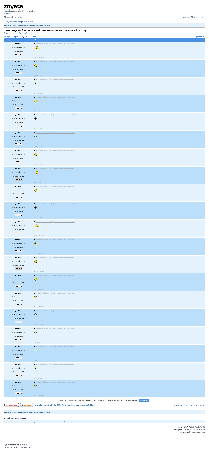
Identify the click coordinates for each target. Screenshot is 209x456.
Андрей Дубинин (19, 33)
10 (30, 37)
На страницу (9, 37)
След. (34, 37)
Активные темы (27, 22)
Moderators (30, 33)
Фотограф (201, 451)
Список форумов (10, 25)
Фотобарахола (23, 25)
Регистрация (17, 17)
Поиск (201, 17)
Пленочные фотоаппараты (40, 25)
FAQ (194, 17)
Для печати (200, 37)
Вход (8, 17)
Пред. (16, 37)
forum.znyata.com (32, 10)
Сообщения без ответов (12, 22)
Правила (186, 17)
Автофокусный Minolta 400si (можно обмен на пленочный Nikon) (65, 405)
